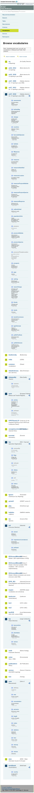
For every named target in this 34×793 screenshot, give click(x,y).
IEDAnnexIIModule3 (14, 563)
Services (4, 33)
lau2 (10, 607)
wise (10, 759)
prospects (16, 263)
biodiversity (13, 355)
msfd (10, 650)
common (12, 364)
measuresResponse (17, 201)
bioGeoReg (17, 109)
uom (10, 681)
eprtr (10, 393)
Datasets (4, 18)
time (15, 738)
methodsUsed (17, 209)
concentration (17, 701)
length (15, 716)
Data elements (6, 24)
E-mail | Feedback (7, 787)
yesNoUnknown (17, 343)
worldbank (12, 765)
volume (16, 751)
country (16, 772)
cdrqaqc (16, 117)
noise (10, 657)
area (15, 694)
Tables (4, 21)
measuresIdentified (17, 167)
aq (9, 61)
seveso (11, 670)
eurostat (11, 435)
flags (15, 455)
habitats (16, 144)
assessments (17, 100)
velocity (16, 744)
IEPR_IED (12, 581)
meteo (15, 723)
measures (16, 159)
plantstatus (17, 632)
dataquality (12, 377)
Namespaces (5, 36)
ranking (16, 279)
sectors (16, 641)
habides (11, 512)
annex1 (16, 531)
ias (10, 519)
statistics (16, 730)
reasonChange (17, 287)
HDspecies (16, 151)
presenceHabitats (17, 233)
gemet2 (11, 501)
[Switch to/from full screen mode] (23, 4)
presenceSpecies (17, 242)
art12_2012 (12, 68)
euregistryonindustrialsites (14, 429)
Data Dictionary (15, 11)
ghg (10, 506)
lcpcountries (17, 625)
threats (15, 302)
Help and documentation (8, 14)
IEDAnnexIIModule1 (14, 556)
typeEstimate (17, 326)
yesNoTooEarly (17, 335)
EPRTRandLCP (14, 420)
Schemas (4, 27)
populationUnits (17, 216)
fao (10, 442)
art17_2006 (12, 81)
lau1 (10, 603)
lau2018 (11, 612)
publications (13, 663)
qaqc (15, 272)
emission (16, 709)
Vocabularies (6, 30)
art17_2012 (12, 87)
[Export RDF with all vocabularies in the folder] (29, 96)
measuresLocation (17, 175)
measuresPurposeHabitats (17, 183)
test (10, 677)
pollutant (16, 547)
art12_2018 (12, 74)
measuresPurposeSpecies (17, 192)
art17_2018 (12, 94)
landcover (12, 596)
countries (16, 127)
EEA (9, 1)
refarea (15, 470)
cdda (10, 359)
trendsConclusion (17, 317)
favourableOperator (17, 135)
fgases (11, 494)
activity (16, 400)
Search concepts (23, 56)
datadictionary (13, 371)
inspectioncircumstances (17, 539)
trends (15, 310)
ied (10, 525)
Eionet (9, 11)
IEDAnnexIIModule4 (14, 573)
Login (20, 4)
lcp (10, 619)
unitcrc (15, 483)
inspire (11, 590)
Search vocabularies (10, 56)
